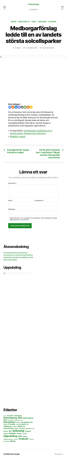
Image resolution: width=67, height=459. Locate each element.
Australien (10, 416)
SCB (10, 431)
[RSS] (28, 107)
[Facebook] (9, 107)
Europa (5, 424)
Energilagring (25, 422)
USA (20, 436)
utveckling (15, 439)
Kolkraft (16, 428)
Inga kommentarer (48, 48)
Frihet (33, 21)
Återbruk (31, 439)
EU (32, 422)
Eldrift (5, 420)
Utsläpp (25, 436)
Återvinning (6, 441)
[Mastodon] (18, 107)
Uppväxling (10, 436)
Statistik (12, 433)
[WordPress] (21, 107)
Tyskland (24, 433)
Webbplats (11, 209)
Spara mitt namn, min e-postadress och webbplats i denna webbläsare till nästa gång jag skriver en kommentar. (33, 218)
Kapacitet (15, 426)
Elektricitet (10, 420)
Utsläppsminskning (7, 439)
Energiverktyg (24, 21)
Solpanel (28, 431)
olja (33, 428)
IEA (28, 424)
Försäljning (23, 424)
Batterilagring (10, 418)
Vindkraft (23, 439)
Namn (10, 200)
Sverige (19, 433)
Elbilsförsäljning (28, 418)
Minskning (22, 428)
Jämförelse (7, 426)
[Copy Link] (31, 107)
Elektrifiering (16, 420)
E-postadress (39, 200)
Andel (4, 415)
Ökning (12, 441)
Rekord (5, 431)
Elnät (21, 420)
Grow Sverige (14, 454)
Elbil (20, 418)
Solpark (5, 433)
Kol (24, 426)
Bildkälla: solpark (17, 136)
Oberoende (42, 21)
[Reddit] (12, 107)
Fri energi (11, 424)
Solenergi (52, 21)
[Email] (25, 107)
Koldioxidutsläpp (8, 428)
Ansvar (13, 21)
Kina (20, 426)
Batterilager (18, 416)
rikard (19, 48)
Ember (18, 422)
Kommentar (12, 183)
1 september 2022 (31, 48)
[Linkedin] (15, 107)
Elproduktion (9, 422)
